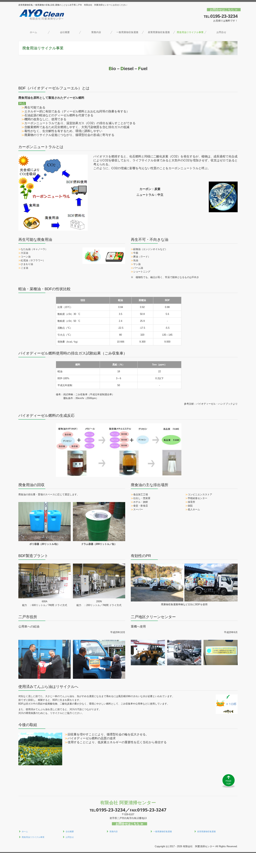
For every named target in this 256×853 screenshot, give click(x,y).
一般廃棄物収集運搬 (127, 32)
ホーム (33, 32)
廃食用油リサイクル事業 (190, 32)
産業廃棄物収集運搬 (159, 32)
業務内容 (96, 32)
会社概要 (65, 32)
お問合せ (221, 32)
